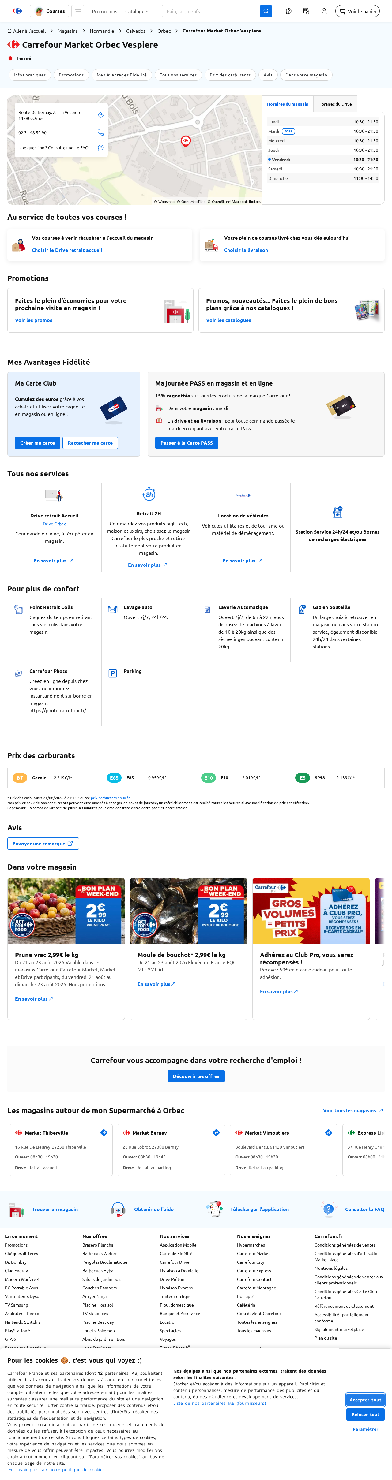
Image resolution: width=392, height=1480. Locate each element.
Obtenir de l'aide (154, 1209)
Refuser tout (365, 1414)
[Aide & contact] (288, 11)
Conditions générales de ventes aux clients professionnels (349, 1279)
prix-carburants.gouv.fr (110, 797)
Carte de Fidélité (176, 1253)
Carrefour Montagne (256, 1287)
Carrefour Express (254, 1270)
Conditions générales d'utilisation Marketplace (347, 1256)
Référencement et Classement (344, 1306)
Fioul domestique (177, 1304)
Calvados (135, 31)
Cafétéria (246, 1304)
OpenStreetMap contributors (234, 201)
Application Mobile (178, 1244)
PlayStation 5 (18, 1330)
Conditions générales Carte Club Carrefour (346, 1294)
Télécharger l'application (259, 1209)
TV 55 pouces (95, 1313)
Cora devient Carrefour (259, 1313)
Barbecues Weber (99, 1253)
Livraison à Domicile (179, 1270)
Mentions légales (331, 1268)
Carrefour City (250, 1262)
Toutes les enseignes (257, 1322)
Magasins (68, 31)
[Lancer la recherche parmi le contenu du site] (266, 11)
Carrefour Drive (175, 1262)
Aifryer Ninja (94, 1296)
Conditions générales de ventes (345, 1244)
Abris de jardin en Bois (103, 1339)
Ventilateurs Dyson (23, 1296)
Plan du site (326, 1337)
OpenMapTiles (191, 201)
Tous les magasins (254, 1330)
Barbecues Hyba (97, 1270)
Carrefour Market (253, 1253)
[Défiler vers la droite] (370, 948)
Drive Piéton (172, 1279)
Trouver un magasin (55, 1209)
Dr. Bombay (16, 1262)
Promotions (16, 1244)
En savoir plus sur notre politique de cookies (57, 1469)
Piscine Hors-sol (97, 1304)
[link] (103, 1135)
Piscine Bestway (98, 1322)
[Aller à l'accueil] (17, 11)
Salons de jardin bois (101, 1279)
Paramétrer (366, 1429)
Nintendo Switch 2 (23, 1322)
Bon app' (245, 1296)
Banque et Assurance (180, 1313)
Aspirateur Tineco (22, 1313)
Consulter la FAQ (365, 1209)
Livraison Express (176, 1287)
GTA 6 (10, 1339)
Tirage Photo (173, 1347)
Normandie (102, 31)
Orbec (164, 31)
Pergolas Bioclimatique (104, 1262)
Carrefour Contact (254, 1279)
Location (168, 1322)
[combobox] (217, 11)
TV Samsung (16, 1304)
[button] (77, 11)
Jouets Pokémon (98, 1330)
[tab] (288, 103)
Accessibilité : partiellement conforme (342, 1317)
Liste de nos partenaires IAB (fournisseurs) (219, 1403)
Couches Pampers (99, 1287)
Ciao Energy (16, 1270)
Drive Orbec (54, 523)
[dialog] (196, 1414)
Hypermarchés (251, 1244)
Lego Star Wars (96, 1347)
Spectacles (170, 1330)
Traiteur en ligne (176, 1296)
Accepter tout (366, 1400)
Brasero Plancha (97, 1244)
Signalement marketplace (339, 1329)
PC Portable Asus (21, 1287)
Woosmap (164, 201)
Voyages (168, 1339)
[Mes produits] (306, 11)
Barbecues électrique (25, 1347)
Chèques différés (21, 1253)
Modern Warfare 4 (22, 1279)
